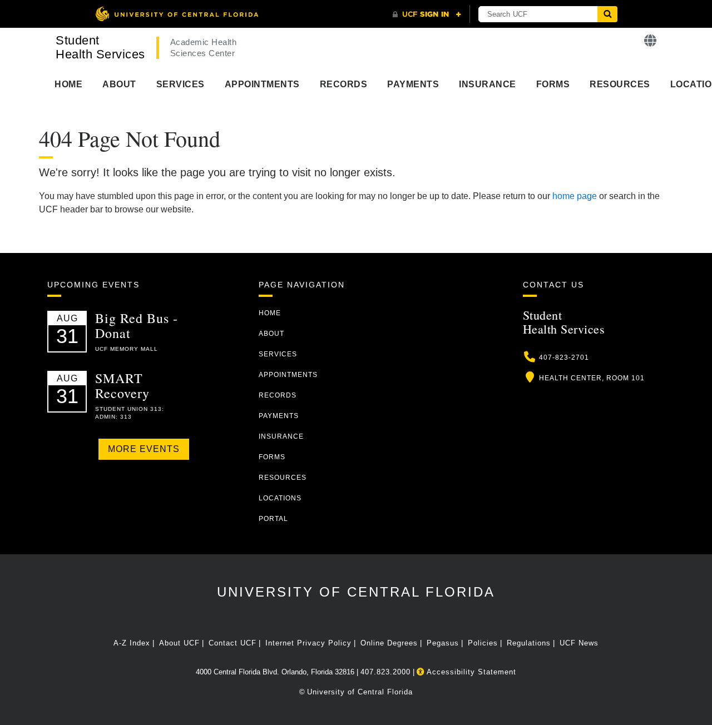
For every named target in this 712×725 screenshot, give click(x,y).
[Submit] (607, 14)
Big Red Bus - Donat (136, 325)
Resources (620, 84)
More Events (144, 449)
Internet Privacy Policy (308, 643)
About (119, 84)
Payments (413, 84)
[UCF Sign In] (427, 14)
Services (180, 84)
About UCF (179, 643)
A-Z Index (131, 643)
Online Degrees (389, 643)
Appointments (262, 84)
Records (344, 84)
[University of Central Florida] (177, 13)
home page (574, 196)
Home (68, 84)
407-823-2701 (564, 357)
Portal (273, 519)
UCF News (579, 643)
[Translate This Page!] (650, 41)
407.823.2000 (385, 672)
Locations (280, 498)
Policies (483, 643)
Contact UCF (232, 643)
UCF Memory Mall (126, 349)
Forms (553, 84)
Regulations (529, 643)
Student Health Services (100, 47)
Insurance (487, 84)
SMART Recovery (122, 385)
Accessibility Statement (470, 672)
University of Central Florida (356, 591)
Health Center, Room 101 (592, 378)
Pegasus (443, 643)
